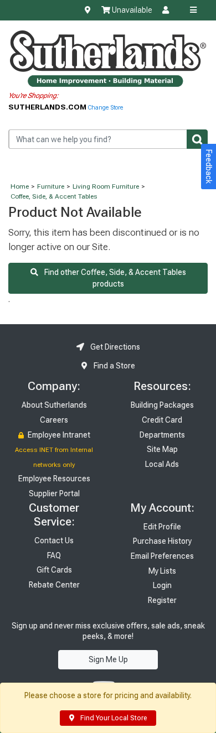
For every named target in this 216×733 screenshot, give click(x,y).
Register (162, 600)
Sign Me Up (108, 659)
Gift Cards (54, 569)
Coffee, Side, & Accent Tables (54, 196)
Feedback (208, 166)
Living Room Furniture (106, 186)
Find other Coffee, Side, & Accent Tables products (112, 278)
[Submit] (197, 139)
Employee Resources (54, 478)
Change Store (105, 107)
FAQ (54, 555)
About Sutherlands (54, 405)
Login (162, 585)
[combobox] (108, 139)
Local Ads (162, 464)
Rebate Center (54, 584)
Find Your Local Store (113, 718)
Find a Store (113, 365)
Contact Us (54, 540)
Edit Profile (162, 526)
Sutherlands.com (48, 106)
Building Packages (162, 405)
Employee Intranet (58, 434)
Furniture (50, 186)
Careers (54, 419)
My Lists (162, 570)
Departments (162, 434)
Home (20, 186)
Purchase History (162, 541)
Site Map (162, 449)
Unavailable (131, 10)
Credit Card (162, 419)
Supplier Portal (54, 493)
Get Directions (114, 346)
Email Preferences (162, 556)
